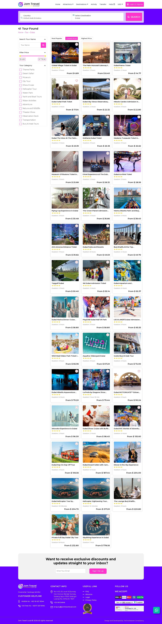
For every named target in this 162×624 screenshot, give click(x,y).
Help (111, 4)
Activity (94, 4)
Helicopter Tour (30, 89)
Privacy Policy (91, 600)
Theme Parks (28, 70)
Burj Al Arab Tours (31, 124)
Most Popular (57, 38)
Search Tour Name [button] (27, 39)
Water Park (28, 93)
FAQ (87, 591)
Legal (87, 597)
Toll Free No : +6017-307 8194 (33, 606)
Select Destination (83, 15)
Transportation (29, 120)
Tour (26, 32)
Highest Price (86, 38)
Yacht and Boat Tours (32, 97)
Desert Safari (28, 74)
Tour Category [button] (25, 65)
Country (26, 15)
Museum (27, 77)
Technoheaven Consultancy (134, 620)
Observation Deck (30, 116)
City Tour (27, 81)
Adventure (27, 104)
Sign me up (98, 571)
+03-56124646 (59, 602)
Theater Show (29, 112)
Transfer (103, 4)
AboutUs (88, 594)
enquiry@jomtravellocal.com (65, 607)
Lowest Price (72, 38)
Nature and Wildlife (31, 108)
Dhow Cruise (28, 85)
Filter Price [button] (24, 52)
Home (57, 4)
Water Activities (29, 101)
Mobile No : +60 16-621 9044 (32, 601)
